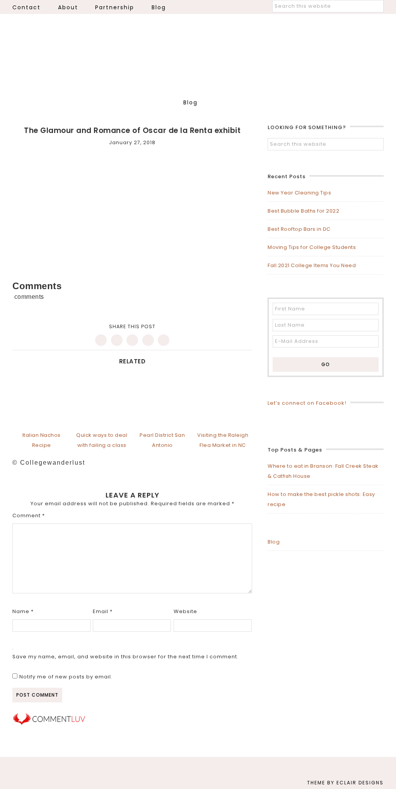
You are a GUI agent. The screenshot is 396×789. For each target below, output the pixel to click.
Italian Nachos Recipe (41, 440)
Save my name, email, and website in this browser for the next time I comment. (125, 656)
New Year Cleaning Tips (299, 192)
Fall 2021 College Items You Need (312, 265)
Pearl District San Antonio (162, 440)
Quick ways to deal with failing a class (101, 440)
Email (103, 611)
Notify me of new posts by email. (66, 676)
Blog (274, 541)
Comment (28, 515)
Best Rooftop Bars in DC (299, 229)
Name (23, 611)
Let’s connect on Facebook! (307, 403)
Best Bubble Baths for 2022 (303, 211)
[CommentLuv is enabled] (49, 723)
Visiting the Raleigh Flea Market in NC (222, 440)
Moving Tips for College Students (312, 247)
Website (185, 611)
